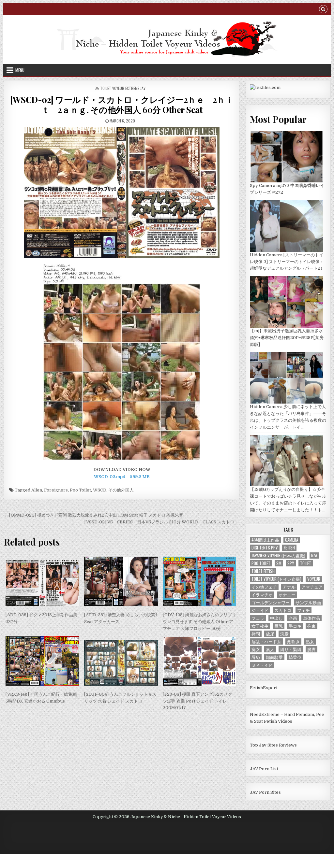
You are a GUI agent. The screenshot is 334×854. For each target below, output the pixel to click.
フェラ (257, 618)
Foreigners (56, 490)
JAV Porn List (264, 768)
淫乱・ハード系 (266, 641)
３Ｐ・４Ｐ (262, 665)
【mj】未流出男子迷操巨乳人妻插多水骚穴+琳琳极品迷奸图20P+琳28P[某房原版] (287, 337)
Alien (36, 490)
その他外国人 (121, 490)
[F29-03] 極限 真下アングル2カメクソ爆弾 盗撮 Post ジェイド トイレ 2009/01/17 (197, 701)
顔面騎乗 (274, 657)
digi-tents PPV (264, 548)
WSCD (99, 490)
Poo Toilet (80, 490)
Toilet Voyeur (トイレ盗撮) (276, 579)
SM (278, 563)
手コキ (295, 626)
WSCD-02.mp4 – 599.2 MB (122, 476)
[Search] (323, 10)
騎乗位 (295, 657)
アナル (289, 587)
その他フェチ (264, 587)
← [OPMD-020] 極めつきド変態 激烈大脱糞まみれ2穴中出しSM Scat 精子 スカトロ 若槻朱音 (93, 515)
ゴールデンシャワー (270, 602)
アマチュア (312, 587)
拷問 (255, 634)
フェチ (303, 610)
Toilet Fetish (263, 571)
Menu (19, 70)
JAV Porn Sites (265, 792)
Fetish (289, 548)
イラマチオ (262, 594)
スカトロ (282, 610)
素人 (270, 649)
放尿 (270, 634)
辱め (255, 657)
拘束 (311, 626)
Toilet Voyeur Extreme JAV (122, 88)
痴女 (255, 649)
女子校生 (259, 626)
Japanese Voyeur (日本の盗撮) (278, 555)
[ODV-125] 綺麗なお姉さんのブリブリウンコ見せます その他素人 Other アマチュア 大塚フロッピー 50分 (199, 621)
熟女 (310, 641)
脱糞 (311, 649)
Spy (290, 563)
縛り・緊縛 (290, 649)
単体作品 (311, 618)
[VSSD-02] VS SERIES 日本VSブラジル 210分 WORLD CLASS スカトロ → (161, 522)
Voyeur (313, 579)
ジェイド (259, 610)
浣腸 (284, 634)
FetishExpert (264, 687)
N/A (314, 555)
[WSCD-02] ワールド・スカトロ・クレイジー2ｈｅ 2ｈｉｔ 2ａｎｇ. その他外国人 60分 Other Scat (121, 104)
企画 (293, 618)
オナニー (287, 594)
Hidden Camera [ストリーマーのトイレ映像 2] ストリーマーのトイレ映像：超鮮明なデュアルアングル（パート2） (287, 261)
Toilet (305, 563)
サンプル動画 (308, 602)
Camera (291, 540)
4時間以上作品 (265, 540)
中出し (276, 618)
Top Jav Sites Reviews (273, 745)
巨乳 (278, 626)
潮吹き (293, 641)
